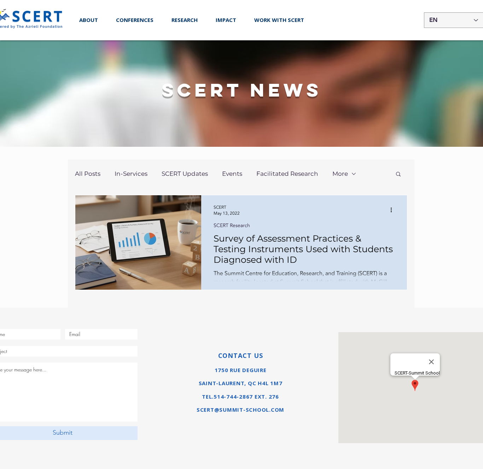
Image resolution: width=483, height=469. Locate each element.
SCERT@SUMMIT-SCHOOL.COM (240, 409)
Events (232, 173)
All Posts (87, 173)
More (340, 173)
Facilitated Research (287, 173)
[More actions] (393, 210)
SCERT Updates (185, 173)
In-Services (131, 173)
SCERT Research (232, 225)
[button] (134, 19)
